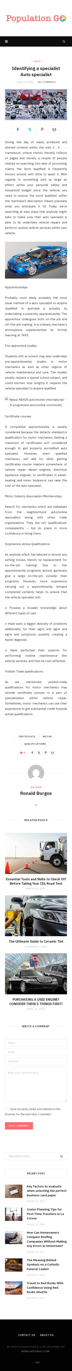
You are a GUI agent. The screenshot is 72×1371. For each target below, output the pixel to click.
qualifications (35, 744)
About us (47, 1335)
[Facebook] (18, 129)
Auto (37, 61)
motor (47, 736)
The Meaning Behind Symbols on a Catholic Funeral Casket (43, 1264)
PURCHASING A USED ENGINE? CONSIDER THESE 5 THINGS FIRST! (36, 1001)
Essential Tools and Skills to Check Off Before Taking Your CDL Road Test (36, 881)
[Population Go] (36, 18)
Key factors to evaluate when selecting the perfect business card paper (47, 1190)
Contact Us (26, 1335)
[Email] (54, 129)
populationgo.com (36, 1351)
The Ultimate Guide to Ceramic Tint (36, 941)
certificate (27, 736)
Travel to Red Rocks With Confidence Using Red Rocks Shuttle (45, 1287)
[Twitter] (30, 129)
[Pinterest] (42, 129)
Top (37, 1362)
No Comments (47, 82)
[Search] (64, 41)
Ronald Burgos (36, 793)
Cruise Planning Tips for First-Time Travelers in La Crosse (45, 1213)
